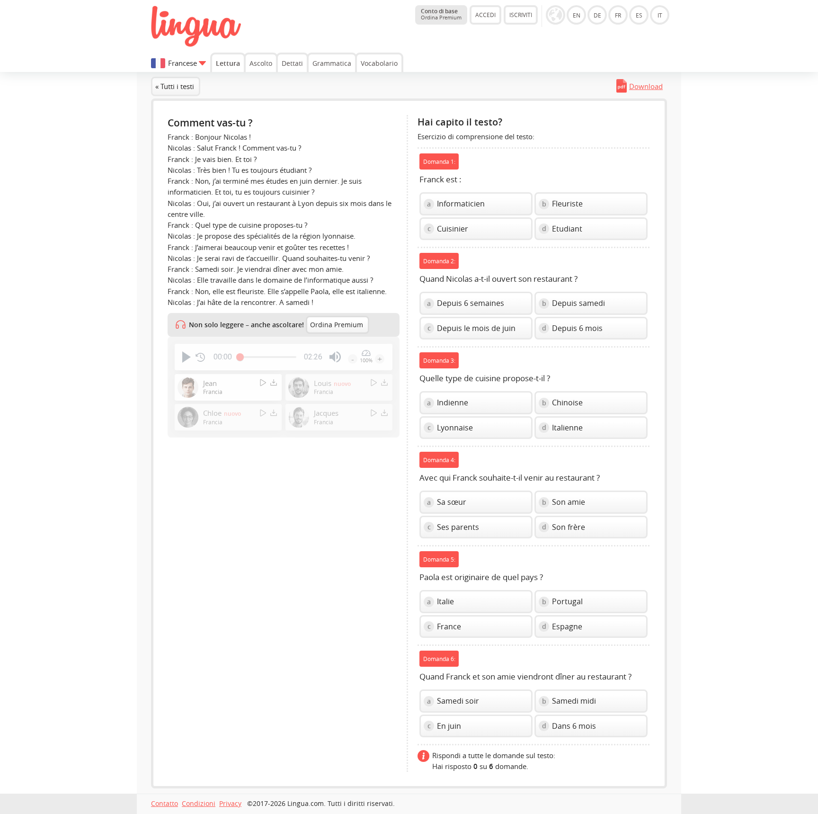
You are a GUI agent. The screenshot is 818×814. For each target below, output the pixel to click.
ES (639, 15)
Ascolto (260, 63)
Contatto (164, 803)
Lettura (228, 63)
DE (597, 15)
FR (618, 15)
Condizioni (198, 803)
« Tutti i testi (174, 86)
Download (646, 86)
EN (576, 15)
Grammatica (331, 63)
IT (660, 15)
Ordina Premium (336, 325)
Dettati (292, 63)
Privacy (230, 803)
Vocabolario (379, 63)
